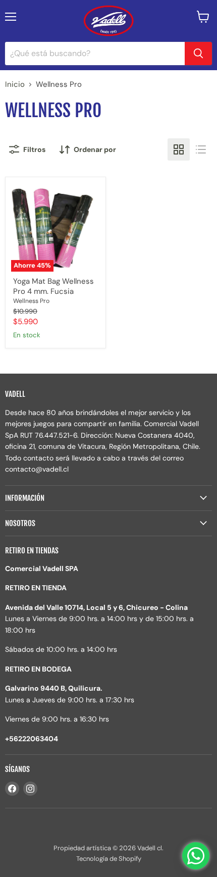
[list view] (201, 149)
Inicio (15, 84)
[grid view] (179, 149)
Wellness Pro (31, 301)
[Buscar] (198, 53)
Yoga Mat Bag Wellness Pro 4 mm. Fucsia (53, 286)
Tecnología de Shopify (108, 858)
